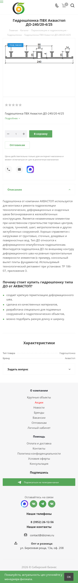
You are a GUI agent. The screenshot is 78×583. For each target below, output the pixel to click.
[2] (10, 105)
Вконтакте (33, 503)
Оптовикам (17, 145)
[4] (17, 105)
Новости (39, 407)
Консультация (39, 463)
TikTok (51, 503)
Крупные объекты (39, 397)
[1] (6, 105)
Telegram (42, 503)
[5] (20, 105)
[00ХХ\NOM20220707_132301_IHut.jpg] (39, 64)
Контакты (39, 448)
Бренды (39, 412)
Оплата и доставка (39, 443)
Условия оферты (39, 458)
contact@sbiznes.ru (42, 535)
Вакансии (39, 417)
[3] (13, 105)
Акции (39, 402)
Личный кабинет (39, 428)
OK (69, 577)
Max (24, 503)
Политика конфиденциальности (39, 453)
